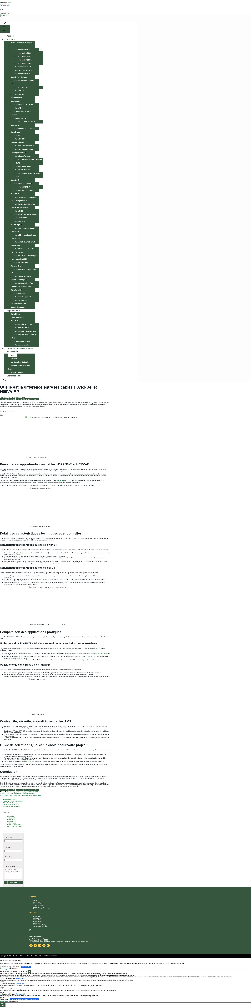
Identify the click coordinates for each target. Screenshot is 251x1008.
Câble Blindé (15, 132)
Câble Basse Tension (22, 156)
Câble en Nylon (16, 266)
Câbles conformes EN (23, 67)
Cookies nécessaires (9, 978)
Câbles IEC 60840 (24, 63)
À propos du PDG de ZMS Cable (19, 367)
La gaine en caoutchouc (28, 553)
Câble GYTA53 (23, 87)
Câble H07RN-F (24, 187)
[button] (4, 23)
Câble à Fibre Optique (19, 77)
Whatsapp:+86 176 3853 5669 (13, 801)
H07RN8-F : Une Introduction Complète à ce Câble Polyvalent (21, 795)
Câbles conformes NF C (23, 70)
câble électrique (11, 792)
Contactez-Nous (14, 376)
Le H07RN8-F (27, 761)
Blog (12, 355)
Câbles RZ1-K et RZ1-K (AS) (25, 204)
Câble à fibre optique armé (24, 80)
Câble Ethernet (16, 98)
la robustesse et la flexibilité (98, 653)
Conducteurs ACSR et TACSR (21, 113)
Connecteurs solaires (22, 341)
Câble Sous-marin (17, 317)
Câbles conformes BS (23, 74)
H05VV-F (29, 792)
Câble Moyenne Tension (23, 166)
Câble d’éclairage (21, 300)
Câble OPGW (19, 94)
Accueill (35, 900)
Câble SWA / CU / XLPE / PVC (25, 128)
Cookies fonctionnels (8, 983)
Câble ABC (19, 108)
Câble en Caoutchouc (23, 183)
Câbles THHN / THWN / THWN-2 (24, 271)
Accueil (10, 36)
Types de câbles (38, 905)
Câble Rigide (15, 245)
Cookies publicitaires (8, 994)
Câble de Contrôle (17, 142)
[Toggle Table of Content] (1, 415)
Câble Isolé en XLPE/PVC (24, 190)
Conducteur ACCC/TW (26, 122)
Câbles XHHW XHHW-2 (23, 276)
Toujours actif (20, 978)
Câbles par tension (18, 153)
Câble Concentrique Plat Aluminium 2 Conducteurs (22, 284)
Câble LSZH (15, 194)
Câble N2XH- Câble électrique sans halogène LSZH (24, 199)
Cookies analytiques (8, 989)
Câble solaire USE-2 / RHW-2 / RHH (24, 336)
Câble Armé (15, 125)
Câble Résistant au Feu (19, 207)
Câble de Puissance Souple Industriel (23, 229)
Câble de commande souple (25, 146)
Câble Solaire (15, 321)
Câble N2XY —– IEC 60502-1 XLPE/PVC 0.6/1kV (23, 250)
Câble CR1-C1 (20, 221)
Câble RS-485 (20, 139)
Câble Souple (16, 225)
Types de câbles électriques (20, 348)
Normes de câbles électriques (22, 43)
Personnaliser (5, 967)
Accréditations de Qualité (20, 362)
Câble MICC (19, 211)
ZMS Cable (12, 352)
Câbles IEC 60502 (24, 60)
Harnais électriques (18, 307)
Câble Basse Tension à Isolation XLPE (29, 161)
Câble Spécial (16, 290)
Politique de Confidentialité (41, 909)
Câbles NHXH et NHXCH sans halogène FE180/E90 (24, 216)
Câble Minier (15, 314)
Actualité (14, 359)
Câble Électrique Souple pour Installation (24, 236)
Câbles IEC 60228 (24, 53)
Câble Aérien (15, 101)
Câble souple (21, 792)
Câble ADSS (19, 91)
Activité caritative (17, 372)
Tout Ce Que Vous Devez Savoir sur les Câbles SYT (18, 793)
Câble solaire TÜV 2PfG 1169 (25, 331)
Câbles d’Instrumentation (24, 149)
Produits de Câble (39, 907)
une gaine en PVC (62, 480)
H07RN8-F (36, 792)
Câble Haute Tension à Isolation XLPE (29, 175)
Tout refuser (15, 967)
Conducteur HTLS (21, 118)
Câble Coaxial (20, 293)
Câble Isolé (15, 180)
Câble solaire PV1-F (22, 328)
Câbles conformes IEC (23, 50)
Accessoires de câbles (19, 304)
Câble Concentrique (18, 280)
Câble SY (18, 135)
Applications (12, 310)
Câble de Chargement (23, 297)
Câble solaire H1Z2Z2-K (23, 324)
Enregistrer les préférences (19, 999)
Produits (11, 39)
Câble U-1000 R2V (21, 262)
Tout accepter (25, 967)
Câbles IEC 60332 (24, 56)
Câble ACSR (11, 818)
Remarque (19, 983)
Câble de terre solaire (22, 345)
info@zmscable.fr (11, 799)
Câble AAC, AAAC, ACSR (24, 104)
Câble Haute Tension (22, 170)
